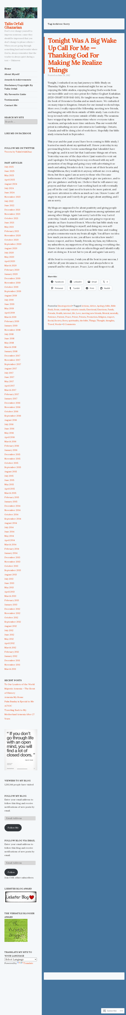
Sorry (65, 320)
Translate (28, 963)
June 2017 (9, 377)
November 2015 (12, 458)
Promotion (92, 317)
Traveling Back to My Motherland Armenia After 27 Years (19, 714)
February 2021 (11, 231)
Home (7, 68)
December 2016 (12, 402)
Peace (68, 317)
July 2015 (9, 475)
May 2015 (9, 484)
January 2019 (10, 325)
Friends (51, 313)
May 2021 (9, 227)
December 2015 (12, 454)
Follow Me (13, 827)
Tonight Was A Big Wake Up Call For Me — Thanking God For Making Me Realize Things (82, 55)
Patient (60, 317)
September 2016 (12, 415)
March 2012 (10, 647)
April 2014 (9, 540)
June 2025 (9, 171)
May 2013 (9, 587)
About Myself (11, 74)
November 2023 (12, 196)
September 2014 (12, 518)
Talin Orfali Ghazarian (13, 25)
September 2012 (12, 621)
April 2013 (9, 591)
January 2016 (10, 450)
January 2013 (10, 604)
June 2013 (9, 583)
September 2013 (12, 570)
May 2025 (9, 175)
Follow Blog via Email (19, 840)
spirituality (74, 320)
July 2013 (8, 578)
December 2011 (12, 660)
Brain (56, 309)
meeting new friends (91, 313)
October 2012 (11, 617)
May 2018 (9, 342)
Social (50, 320)
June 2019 (9, 304)
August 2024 (10, 184)
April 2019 (9, 312)
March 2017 (10, 390)
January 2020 (11, 274)
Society (57, 320)
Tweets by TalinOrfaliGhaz (18, 151)
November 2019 (12, 282)
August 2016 (10, 420)
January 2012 (10, 656)
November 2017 (12, 360)
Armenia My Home (13, 697)
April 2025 (9, 179)
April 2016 (9, 437)
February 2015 (11, 497)
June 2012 (9, 634)
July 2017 (8, 372)
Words (58, 324)
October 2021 (11, 218)
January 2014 (10, 553)
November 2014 (12, 510)
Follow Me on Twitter (19, 148)
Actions (85, 306)
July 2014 (9, 527)
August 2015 (10, 471)
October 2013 (11, 566)
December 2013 (12, 557)
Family (111, 309)
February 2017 (11, 394)
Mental (105, 313)
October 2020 (11, 239)
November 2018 (12, 330)
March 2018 (10, 347)
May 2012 (9, 639)
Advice (93, 306)
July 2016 (9, 424)
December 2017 (12, 355)
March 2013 (10, 596)
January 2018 (10, 351)
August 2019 (10, 295)
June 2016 (9, 428)
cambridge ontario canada (72, 309)
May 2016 (9, 433)
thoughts (110, 320)
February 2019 (11, 321)
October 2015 (11, 463)
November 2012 (12, 613)
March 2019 (10, 317)
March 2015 (10, 493)
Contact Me (10, 105)
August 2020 (10, 248)
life (73, 313)
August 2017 (10, 368)
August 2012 (10, 626)
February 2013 (11, 600)
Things (92, 320)
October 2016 (11, 411)
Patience (52, 317)
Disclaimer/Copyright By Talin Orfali (18, 87)
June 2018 (9, 338)
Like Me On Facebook (17, 133)
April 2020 (9, 261)
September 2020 (12, 244)
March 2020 (10, 265)
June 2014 (9, 531)
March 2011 (10, 669)
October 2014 (11, 514)
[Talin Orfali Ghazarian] (20, 12)
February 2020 (11, 269)
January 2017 (10, 398)
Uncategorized (64, 306)
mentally (114, 313)
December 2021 (12, 209)
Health (59, 313)
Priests (82, 317)
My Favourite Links (15, 94)
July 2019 (9, 299)
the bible (84, 320)
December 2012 (12, 609)
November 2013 (12, 561)
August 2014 (10, 523)
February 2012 (11, 651)
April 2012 (9, 643)
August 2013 (10, 574)
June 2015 (9, 480)
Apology (100, 306)
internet (67, 313)
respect (110, 317)
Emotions (102, 309)
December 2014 (12, 506)
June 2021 (9, 222)
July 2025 (9, 166)
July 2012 (8, 630)
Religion (102, 317)
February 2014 (11, 548)
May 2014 (9, 536)
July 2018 (9, 334)
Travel (51, 324)
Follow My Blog (15, 796)
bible (107, 306)
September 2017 (12, 364)
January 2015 (10, 501)
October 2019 (11, 287)
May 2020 (9, 257)
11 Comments (69, 324)
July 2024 (9, 188)
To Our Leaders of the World (19, 684)
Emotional (91, 309)
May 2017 (9, 381)
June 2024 (9, 192)
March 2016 (10, 441)
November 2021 (12, 214)
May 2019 (9, 308)
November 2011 (12, 664)
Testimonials (11, 99)
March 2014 (10, 544)
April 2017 (9, 385)
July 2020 (9, 252)
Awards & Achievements (17, 79)
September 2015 (12, 467)
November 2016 (12, 407)
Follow (11, 872)
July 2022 (9, 201)
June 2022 (9, 205)
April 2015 (9, 488)
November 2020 (12, 235)
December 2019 (12, 278)
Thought (101, 320)
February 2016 (11, 445)
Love (78, 313)
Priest (75, 317)
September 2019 (12, 291)
